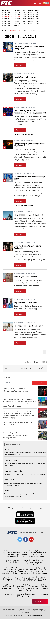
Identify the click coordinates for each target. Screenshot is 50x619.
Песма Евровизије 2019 (30, 14)
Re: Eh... (7, 491)
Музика (40, 568)
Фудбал (15, 560)
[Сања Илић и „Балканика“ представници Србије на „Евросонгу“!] (8, 111)
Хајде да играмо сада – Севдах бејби (29, 215)
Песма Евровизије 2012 (30, 20)
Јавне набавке (32, 594)
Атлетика (29, 562)
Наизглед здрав (41, 573)
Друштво (16, 553)
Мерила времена (39, 553)
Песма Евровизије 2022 (11, 12)
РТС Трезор (12, 581)
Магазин (10, 568)
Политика (15, 551)
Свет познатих (30, 570)
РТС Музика (23, 581)
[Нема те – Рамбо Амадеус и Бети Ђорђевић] (8, 246)
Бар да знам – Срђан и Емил (25, 302)
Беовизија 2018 (14, 30)
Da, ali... (7, 449)
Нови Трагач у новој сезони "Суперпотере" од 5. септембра (15, 390)
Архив (28, 590)
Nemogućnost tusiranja (13, 471)
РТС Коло (42, 579)
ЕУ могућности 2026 (36, 556)
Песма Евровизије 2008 (30, 24)
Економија (26, 553)
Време (24, 554)
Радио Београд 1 (17, 585)
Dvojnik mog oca (10, 460)
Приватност (8, 610)
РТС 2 (16, 577)
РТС (4, 594)
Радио (6, 585)
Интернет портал (25, 596)
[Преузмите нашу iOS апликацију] (25, 514)
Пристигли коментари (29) (23, 134)
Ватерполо (19, 562)
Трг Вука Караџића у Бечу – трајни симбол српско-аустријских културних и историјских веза (19, 435)
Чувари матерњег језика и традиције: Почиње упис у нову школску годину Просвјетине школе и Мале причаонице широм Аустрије (18, 414)
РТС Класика (31, 579)
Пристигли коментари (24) (23, 205)
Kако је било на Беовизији (25, 77)
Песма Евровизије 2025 (30, 9)
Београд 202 (18, 586)
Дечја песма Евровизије (11, 25)
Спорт (8, 560)
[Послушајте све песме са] (8, 177)
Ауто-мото (39, 562)
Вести (4, 30)
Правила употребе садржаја (34, 610)
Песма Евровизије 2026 (11, 9)
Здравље (42, 570)
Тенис (33, 560)
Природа (29, 571)
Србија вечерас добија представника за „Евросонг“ (29, 144)
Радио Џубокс (20, 588)
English (24, 30)
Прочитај (19, 65)
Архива (32, 30)
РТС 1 (9, 577)
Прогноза (9, 368)
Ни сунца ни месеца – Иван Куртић (28, 326)
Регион (24, 551)
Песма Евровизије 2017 (30, 16)
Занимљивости (29, 568)
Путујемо (18, 570)
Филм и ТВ (11, 571)
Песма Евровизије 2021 (30, 12)
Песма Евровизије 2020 (11, 14)
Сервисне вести (35, 554)
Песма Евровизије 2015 (30, 18)
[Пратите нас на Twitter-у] (19, 539)
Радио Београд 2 (33, 585)
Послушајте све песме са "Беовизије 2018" (29, 178)
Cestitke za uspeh (10, 480)
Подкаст (22, 556)
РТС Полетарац (37, 581)
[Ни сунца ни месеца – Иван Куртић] (8, 326)
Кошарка (24, 560)
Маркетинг (20, 594)
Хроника (6, 553)
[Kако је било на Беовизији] (8, 77)
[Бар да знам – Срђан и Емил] (8, 303)
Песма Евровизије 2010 (30, 22)
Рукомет (9, 562)
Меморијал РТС (33, 564)
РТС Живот (18, 579)
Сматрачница (11, 556)
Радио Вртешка (34, 588)
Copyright (18, 610)
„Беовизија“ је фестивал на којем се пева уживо (29, 47)
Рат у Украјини (13, 554)
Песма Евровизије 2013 (11, 20)
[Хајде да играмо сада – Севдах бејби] (8, 215)
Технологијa (8, 570)
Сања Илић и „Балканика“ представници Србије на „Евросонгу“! (30, 112)
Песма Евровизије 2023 (30, 11)
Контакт (10, 594)
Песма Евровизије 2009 (11, 24)
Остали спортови (18, 564)
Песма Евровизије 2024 (11, 11)
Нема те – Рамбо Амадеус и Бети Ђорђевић (27, 247)
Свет (31, 551)
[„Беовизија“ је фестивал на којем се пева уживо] (8, 47)
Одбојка (41, 560)
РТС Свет (31, 577)
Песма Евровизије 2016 (11, 18)
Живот (18, 568)
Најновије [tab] (7, 377)
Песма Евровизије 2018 (11, 16)
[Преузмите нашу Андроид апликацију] (25, 521)
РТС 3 (23, 577)
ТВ (4, 577)
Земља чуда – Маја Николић (25, 277)
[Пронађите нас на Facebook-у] (25, 539)
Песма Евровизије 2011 (11, 22)
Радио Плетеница (33, 586)
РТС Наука (42, 577)
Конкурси (44, 594)
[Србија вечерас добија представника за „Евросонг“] (8, 144)
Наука (20, 571)
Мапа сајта (40, 601)
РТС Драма (7, 579)
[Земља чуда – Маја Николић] (8, 277)
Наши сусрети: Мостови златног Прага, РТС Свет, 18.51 (18, 423)
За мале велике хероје (23, 573)
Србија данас (40, 551)
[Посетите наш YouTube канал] (31, 539)
